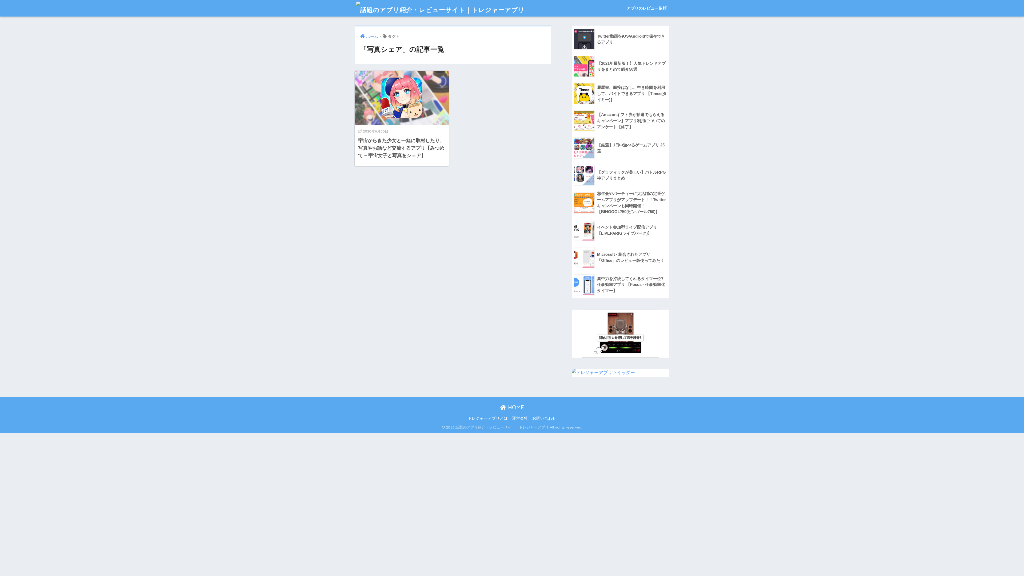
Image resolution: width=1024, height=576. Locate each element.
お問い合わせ (544, 418)
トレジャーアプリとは (488, 418)
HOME (515, 407)
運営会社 (520, 418)
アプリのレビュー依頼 (647, 8)
